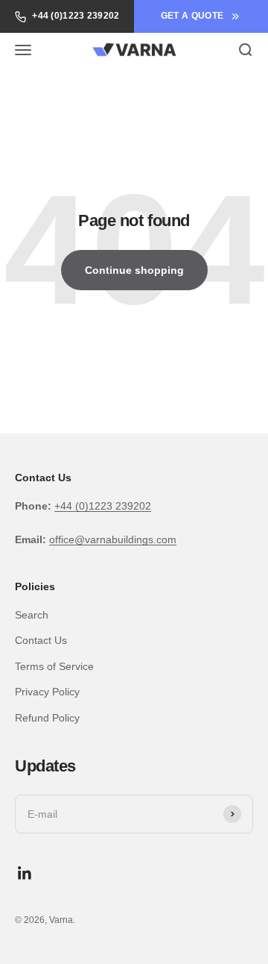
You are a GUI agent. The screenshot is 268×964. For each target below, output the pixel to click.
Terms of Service (54, 666)
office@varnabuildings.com (112, 539)
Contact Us (41, 640)
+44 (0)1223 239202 (75, 15)
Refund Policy (47, 718)
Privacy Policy (47, 692)
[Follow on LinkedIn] (25, 873)
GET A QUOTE (192, 15)
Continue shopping (134, 270)
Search (31, 615)
